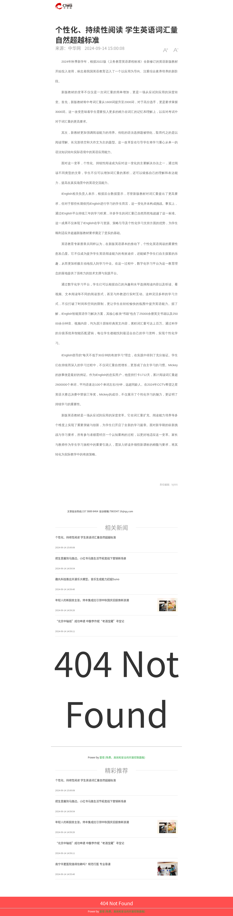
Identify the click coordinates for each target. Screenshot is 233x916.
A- (176, 50)
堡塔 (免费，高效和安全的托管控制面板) (122, 757)
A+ (165, 50)
